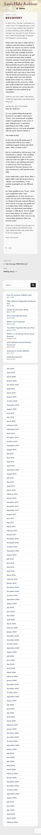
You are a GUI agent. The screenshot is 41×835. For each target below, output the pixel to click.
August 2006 (12, 749)
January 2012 (11, 498)
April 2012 (11, 486)
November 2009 (13, 591)
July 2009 (10, 607)
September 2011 (13, 510)
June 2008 (10, 660)
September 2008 (13, 648)
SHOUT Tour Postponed (15, 322)
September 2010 (13, 551)
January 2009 (12, 632)
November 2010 (13, 543)
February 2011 (12, 531)
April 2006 (11, 765)
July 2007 (10, 705)
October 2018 (12, 401)
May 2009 (10, 616)
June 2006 (11, 757)
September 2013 (13, 445)
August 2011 (11, 514)
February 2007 (12, 725)
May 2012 (10, 482)
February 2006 (12, 774)
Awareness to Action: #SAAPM (18, 351)
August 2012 (11, 474)
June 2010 (10, 563)
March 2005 (11, 818)
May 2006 (10, 761)
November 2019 (13, 385)
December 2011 (12, 502)
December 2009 (13, 587)
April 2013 (11, 466)
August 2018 (11, 409)
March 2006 (11, 769)
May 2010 (10, 567)
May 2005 (10, 810)
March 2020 (11, 377)
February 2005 (12, 822)
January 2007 (12, 729)
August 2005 (12, 798)
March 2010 (11, 575)
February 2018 (12, 425)
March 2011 (11, 527)
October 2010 (12, 547)
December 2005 (13, 782)
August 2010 (11, 555)
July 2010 (10, 559)
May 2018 (10, 417)
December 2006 (13, 733)
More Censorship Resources (17, 316)
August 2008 (12, 652)
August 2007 (12, 701)
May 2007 (10, 713)
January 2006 (12, 778)
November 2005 (13, 786)
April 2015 (11, 433)
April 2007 (11, 717)
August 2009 (12, 603)
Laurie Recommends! (14, 357)
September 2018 (13, 405)
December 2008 (13, 636)
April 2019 (11, 389)
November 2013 (13, 437)
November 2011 (12, 506)
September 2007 (13, 697)
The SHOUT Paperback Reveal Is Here (20, 328)
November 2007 (13, 688)
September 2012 (13, 470)
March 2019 (11, 393)
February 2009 (12, 628)
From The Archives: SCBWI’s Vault (19, 295)
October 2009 (12, 595)
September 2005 (13, 794)
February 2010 (12, 579)
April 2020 (11, 373)
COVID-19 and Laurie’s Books (17, 310)
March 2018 (11, 421)
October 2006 (12, 741)
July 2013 (10, 454)
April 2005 (11, 814)
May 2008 (10, 664)
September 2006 (13, 745)
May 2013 (10, 462)
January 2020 (12, 381)
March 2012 (11, 490)
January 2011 (11, 535)
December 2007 (13, 684)
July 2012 (10, 478)
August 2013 (11, 450)
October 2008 (12, 644)
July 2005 (10, 802)
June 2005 (10, 806)
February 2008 (12, 676)
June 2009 (11, 611)
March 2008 (11, 672)
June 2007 (10, 709)
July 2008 (10, 656)
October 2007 (12, 692)
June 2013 (10, 458)
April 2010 (11, 571)
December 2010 (13, 539)
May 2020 (10, 369)
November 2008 (13, 640)
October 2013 (12, 441)
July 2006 (10, 753)
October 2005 (12, 790)
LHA (9, 248)
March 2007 (11, 721)
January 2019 (11, 397)
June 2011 (10, 518)
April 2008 (11, 668)
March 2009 (11, 624)
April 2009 (11, 620)
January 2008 (12, 680)
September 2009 (13, 599)
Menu (22, 8)
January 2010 (11, 583)
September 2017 (13, 429)
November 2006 (13, 737)
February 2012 (12, 494)
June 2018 (10, 413)
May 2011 (10, 522)
